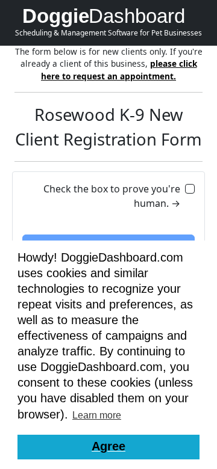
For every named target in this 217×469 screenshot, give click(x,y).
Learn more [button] (96, 415)
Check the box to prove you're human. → (111, 196)
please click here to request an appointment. (119, 69)
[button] (108, 447)
